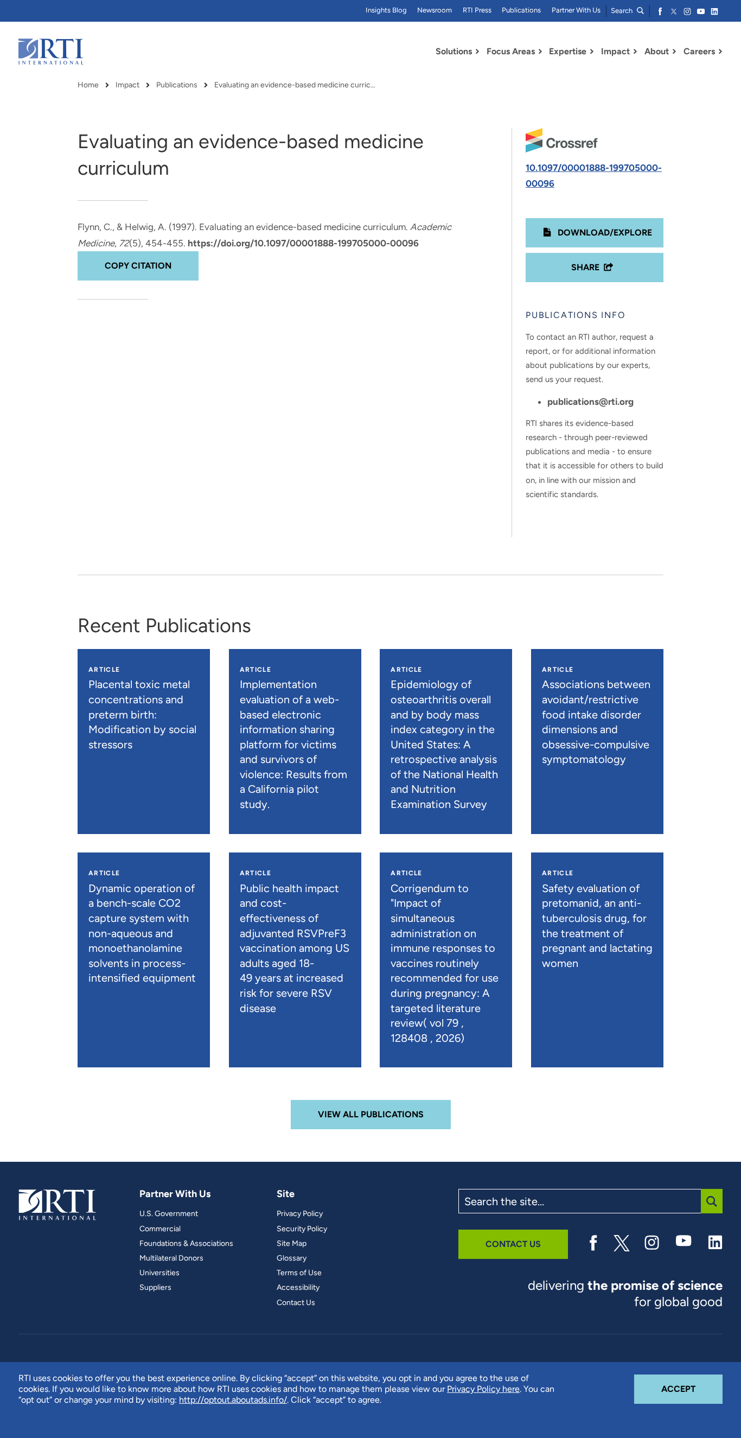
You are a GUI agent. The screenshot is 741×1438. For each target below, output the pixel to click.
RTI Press (477, 10)
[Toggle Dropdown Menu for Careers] (720, 51)
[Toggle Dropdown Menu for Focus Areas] (540, 51)
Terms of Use (299, 1273)
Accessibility (298, 1287)
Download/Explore (603, 232)
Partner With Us (576, 10)
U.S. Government (168, 1214)
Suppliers (155, 1287)
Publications (521, 10)
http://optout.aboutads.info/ (233, 1400)
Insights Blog (386, 10)
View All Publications (371, 1114)
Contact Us (296, 1303)
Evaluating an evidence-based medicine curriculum (295, 85)
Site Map (291, 1244)
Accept (692, 1388)
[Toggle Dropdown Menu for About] (674, 51)
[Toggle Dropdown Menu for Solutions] (477, 51)
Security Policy (302, 1229)
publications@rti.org (590, 401)
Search (622, 11)
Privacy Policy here (483, 1389)
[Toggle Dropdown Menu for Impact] (635, 51)
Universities (159, 1273)
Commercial (160, 1229)
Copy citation (138, 265)
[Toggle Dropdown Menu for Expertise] (592, 51)
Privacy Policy (300, 1214)
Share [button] (585, 267)
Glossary (291, 1258)
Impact (127, 85)
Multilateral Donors (171, 1258)
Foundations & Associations (186, 1244)
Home (88, 85)
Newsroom (434, 10)
